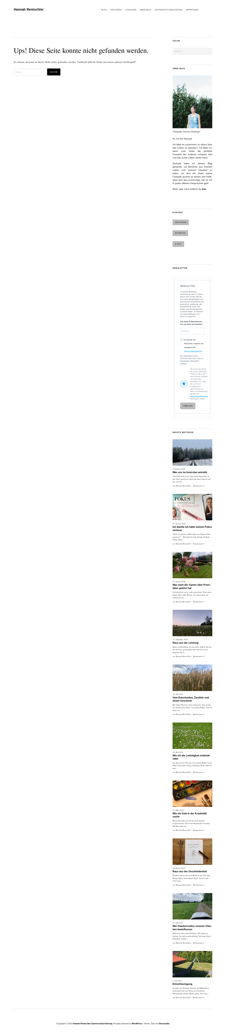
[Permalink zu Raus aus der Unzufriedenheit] (192, 851)
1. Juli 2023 (177, 980)
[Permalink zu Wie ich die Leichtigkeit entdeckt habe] (192, 736)
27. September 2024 (180, 639)
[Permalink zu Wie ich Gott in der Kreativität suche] (192, 793)
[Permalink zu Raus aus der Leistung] (192, 623)
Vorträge (116, 10)
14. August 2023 (179, 868)
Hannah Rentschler (29, 9)
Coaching (130, 10)
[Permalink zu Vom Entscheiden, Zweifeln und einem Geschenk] (192, 678)
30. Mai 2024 (178, 752)
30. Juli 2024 (178, 694)
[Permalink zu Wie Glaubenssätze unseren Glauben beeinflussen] (192, 906)
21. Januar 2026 (179, 581)
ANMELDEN (187, 406)
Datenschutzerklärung (169, 10)
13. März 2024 (178, 810)
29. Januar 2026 (179, 523)
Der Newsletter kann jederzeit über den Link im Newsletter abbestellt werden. (191, 360)
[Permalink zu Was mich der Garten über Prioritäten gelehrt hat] (192, 565)
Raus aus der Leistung (186, 642)
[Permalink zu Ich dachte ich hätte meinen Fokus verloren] (192, 507)
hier (204, 189)
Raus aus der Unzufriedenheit (190, 871)
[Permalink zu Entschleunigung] (192, 964)
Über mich (145, 10)
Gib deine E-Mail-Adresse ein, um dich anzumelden (191, 323)
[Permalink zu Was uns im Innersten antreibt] (192, 452)
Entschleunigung (182, 984)
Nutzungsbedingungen (199, 396)
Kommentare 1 (198, 601)
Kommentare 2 (198, 772)
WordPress (137, 1023)
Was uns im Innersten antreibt (190, 472)
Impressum (192, 10)
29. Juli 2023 (178, 922)
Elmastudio (164, 1023)
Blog (104, 10)
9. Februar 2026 (179, 469)
